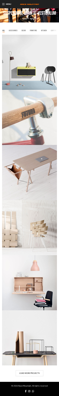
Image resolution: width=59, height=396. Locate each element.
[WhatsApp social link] (33, 391)
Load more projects (29, 373)
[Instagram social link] (29, 391)
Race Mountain (24, 386)
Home (24, 19)
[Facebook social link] (25, 391)
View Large (55, 37)
